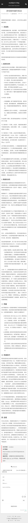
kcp (3, 142)
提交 (24, 500)
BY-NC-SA (10, 458)
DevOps (7, 401)
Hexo (9, 518)
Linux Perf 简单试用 (20, 470)
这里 (10, 175)
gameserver (14, 466)
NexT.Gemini (14, 518)
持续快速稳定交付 (8, 367)
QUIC (7, 142)
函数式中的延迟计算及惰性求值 (7, 471)
